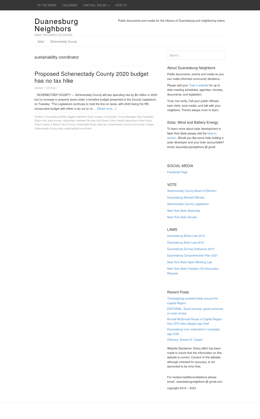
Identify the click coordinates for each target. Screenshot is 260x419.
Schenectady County (63, 41)
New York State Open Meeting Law (189, 262)
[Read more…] (106, 108)
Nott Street (102, 120)
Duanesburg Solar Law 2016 (185, 242)
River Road (145, 120)
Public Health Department (123, 120)
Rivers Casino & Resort (47, 124)
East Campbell (145, 116)
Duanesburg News (56, 116)
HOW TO (121, 5)
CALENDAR (69, 5)
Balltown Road (85, 116)
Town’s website (198, 85)
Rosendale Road (86, 124)
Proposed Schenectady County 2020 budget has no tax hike (91, 76)
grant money (54, 120)
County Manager (126, 116)
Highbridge (69, 120)
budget (98, 116)
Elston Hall (41, 120)
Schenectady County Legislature (188, 204)
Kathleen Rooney (85, 120)
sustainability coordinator (78, 128)
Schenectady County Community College (131, 124)
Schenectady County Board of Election (192, 191)
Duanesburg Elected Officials (185, 197)
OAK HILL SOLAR (95, 5)
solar (60, 128)
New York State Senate (182, 217)
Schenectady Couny (46, 128)
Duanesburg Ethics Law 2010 (186, 236)
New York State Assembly (183, 210)
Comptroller (109, 116)
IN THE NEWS (47, 5)
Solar (41, 41)
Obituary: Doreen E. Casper (185, 339)
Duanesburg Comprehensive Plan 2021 (192, 255)
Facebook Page (177, 172)
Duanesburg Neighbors (56, 24)
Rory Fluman (69, 124)
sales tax (102, 124)
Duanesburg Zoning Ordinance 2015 (190, 249)
